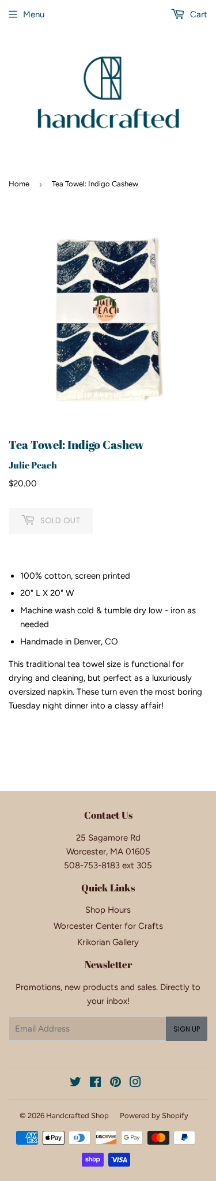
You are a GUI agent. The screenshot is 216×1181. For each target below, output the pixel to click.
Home (19, 183)
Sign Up (186, 1029)
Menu (33, 14)
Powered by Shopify (154, 1115)
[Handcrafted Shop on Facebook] (95, 1083)
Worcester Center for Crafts (108, 926)
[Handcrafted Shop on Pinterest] (115, 1083)
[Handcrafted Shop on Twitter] (75, 1083)
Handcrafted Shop (77, 1115)
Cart (197, 14)
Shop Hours (108, 910)
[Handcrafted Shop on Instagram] (135, 1083)
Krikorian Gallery (108, 942)
